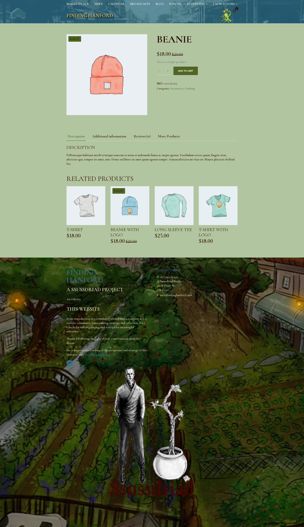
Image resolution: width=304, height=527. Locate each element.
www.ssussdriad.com (97, 354)
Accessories (176, 88)
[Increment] (167, 70)
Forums (175, 4)
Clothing (189, 88)
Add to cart (185, 70)
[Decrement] (159, 70)
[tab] (76, 136)
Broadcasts (140, 4)
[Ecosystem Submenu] (206, 4)
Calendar (116, 4)
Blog (160, 4)
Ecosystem (196, 4)
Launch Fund (224, 4)
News (98, 4)
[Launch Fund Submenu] (236, 4)
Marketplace (77, 4)
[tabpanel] (152, 155)
